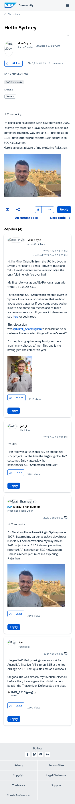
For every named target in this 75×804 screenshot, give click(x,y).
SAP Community (14, 82)
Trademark (18, 785)
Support (56, 785)
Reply (13, 410)
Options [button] (67, 36)
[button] (7, 63)
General (10, 96)
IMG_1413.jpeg (22, 692)
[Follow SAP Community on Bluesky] (34, 754)
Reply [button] (64, 209)
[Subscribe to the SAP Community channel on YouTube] (40, 754)
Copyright (18, 775)
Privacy (19, 765)
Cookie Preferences (19, 795)
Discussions (14, 14)
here (16, 316)
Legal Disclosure (56, 775)
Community (26, 5)
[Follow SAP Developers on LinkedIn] (47, 754)
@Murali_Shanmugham (27, 328)
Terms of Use (56, 765)
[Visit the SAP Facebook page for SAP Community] (27, 754)
